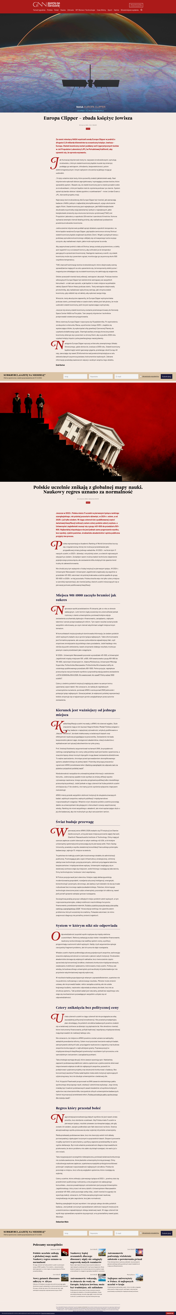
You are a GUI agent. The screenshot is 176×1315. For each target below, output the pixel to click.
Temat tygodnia (39, 10)
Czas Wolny (101, 10)
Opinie (116, 10)
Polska (49, 10)
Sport (110, 10)
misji (76, 210)
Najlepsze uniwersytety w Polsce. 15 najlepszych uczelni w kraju (120, 1281)
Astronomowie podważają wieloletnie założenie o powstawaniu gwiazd (125, 1256)
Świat (56, 10)
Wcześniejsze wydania (130, 10)
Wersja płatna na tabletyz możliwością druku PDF (136, 5)
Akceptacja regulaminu (150, 376)
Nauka (63, 10)
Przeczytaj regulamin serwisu (48, 1313)
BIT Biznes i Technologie (85, 10)
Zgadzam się (170, 1313)
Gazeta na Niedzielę (82, 1307)
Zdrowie (70, 10)
